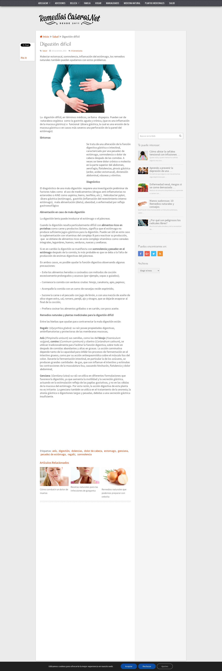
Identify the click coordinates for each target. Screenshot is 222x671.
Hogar (98, 3)
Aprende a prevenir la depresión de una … (161, 169)
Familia (87, 3)
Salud (172, 3)
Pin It (24, 58)
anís (54, 451)
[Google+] (147, 253)
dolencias (76, 451)
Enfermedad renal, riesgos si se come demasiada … (166, 186)
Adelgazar (43, 3)
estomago (110, 451)
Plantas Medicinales (154, 3)
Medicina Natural (132, 3)
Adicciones (60, 3)
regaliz (71, 454)
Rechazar (147, 666)
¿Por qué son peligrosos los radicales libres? (165, 222)
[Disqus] (85, 544)
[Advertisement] (62, 162)
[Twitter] (153, 253)
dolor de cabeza (93, 451)
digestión (64, 451)
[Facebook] (140, 253)
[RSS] (160, 253)
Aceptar (128, 666)
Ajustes (164, 666)
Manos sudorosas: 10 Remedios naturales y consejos (162, 203)
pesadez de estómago (53, 454)
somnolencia (84, 454)
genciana (123, 451)
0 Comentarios (76, 51)
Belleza (73, 3)
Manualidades (112, 3)
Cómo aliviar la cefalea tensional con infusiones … (165, 153)
